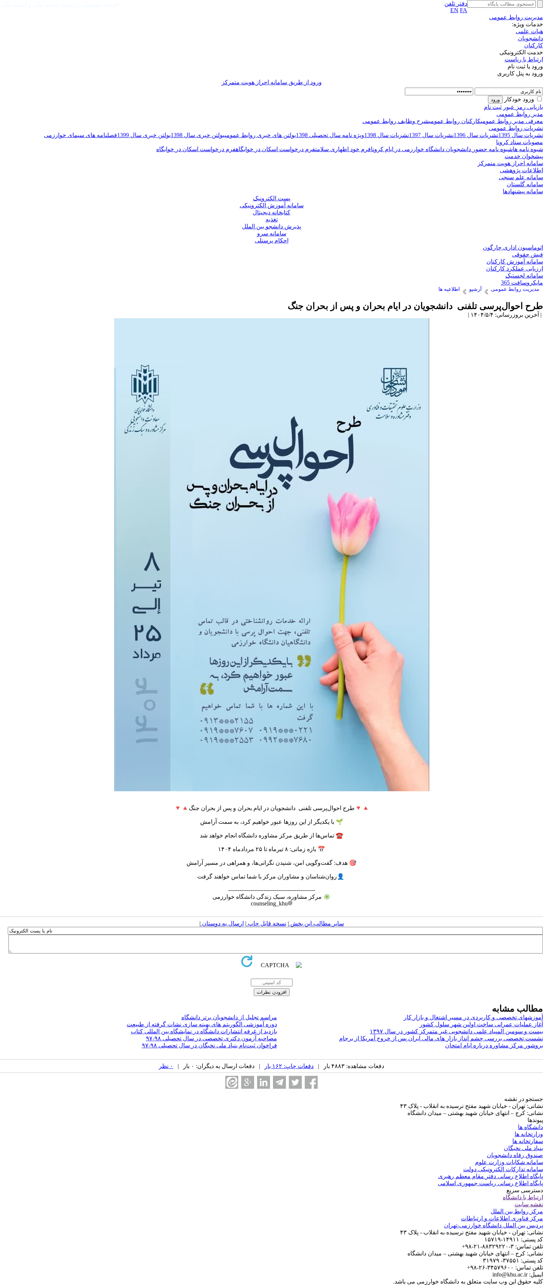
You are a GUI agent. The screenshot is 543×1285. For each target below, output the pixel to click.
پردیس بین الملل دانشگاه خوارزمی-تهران (493, 1225)
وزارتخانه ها (529, 1134)
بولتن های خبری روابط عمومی (260, 135)
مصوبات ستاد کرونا (519, 142)
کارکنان (533, 45)
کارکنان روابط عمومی (455, 121)
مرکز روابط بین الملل (517, 1211)
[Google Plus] (247, 1082)
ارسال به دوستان (222, 923)
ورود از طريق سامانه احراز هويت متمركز (272, 82)
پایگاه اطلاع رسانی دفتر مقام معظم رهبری (490, 1176)
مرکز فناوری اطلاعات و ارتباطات (502, 1218)
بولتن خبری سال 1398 (198, 135)
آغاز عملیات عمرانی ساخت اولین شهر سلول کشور (481, 1024)
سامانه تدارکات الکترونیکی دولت (503, 1169)
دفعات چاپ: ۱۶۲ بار (289, 1066)
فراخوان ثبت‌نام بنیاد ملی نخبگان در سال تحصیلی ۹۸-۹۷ (209, 1045)
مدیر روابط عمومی (519, 114)
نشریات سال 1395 (520, 135)
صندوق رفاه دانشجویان (515, 1155)
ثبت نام (493, 107)
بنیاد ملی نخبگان (523, 1148)
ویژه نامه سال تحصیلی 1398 (330, 135)
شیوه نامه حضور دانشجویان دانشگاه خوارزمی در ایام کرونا (442, 149)
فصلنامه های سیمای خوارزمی (80, 135)
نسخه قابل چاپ (266, 923)
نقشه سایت (529, 1204)
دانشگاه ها (530, 1127)
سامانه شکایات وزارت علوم (509, 1162)
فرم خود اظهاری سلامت (343, 149)
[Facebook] (311, 1082)
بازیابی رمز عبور (523, 107)
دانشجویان (530, 38)
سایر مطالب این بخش (316, 923)
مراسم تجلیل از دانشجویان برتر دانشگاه (229, 1017)
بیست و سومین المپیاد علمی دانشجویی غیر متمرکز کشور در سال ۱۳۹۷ (456, 1031)
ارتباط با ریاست (524, 59)
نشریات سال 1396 (476, 135)
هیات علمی (529, 31)
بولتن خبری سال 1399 (144, 135)
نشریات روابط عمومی (516, 128)
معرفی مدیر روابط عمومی (512, 121)
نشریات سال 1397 (431, 135)
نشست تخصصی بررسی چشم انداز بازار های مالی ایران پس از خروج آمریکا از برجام (441, 1038)
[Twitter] (295, 1082)
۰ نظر (166, 1066)
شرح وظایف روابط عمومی (395, 121)
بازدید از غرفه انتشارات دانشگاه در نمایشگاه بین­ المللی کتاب (204, 1031)
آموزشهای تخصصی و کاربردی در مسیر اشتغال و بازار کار (473, 1017)
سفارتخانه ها (527, 1141)
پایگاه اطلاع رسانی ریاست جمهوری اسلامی (490, 1183)
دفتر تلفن (455, 3)
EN (454, 10)
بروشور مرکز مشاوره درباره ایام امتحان (494, 1045)
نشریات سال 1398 (386, 135)
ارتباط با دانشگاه (523, 1197)
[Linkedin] (263, 1082)
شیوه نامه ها (528, 149)
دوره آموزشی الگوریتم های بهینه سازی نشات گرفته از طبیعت (202, 1024)
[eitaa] (231, 1082)
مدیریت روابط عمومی (516, 17)
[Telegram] (279, 1082)
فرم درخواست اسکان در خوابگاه (275, 149)
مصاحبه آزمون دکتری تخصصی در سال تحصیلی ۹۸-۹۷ (211, 1038)
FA (463, 10)
